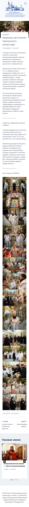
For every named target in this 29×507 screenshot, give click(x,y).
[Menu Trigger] (25, 3)
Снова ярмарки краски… (22, 424)
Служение (6, 34)
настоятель (6, 413)
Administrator (7, 48)
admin (7, 469)
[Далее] (24, 461)
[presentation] (14, 451)
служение (15, 413)
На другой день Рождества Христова (7, 425)
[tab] (11, 479)
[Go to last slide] (4, 461)
